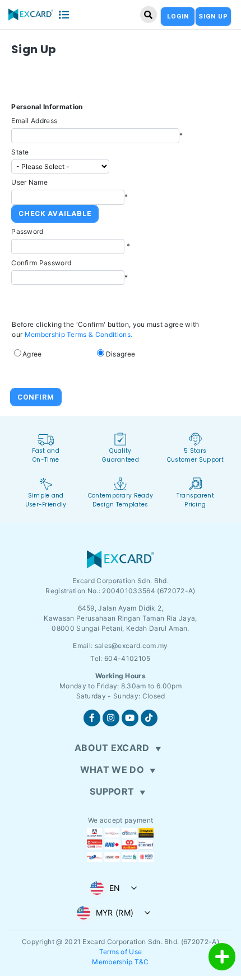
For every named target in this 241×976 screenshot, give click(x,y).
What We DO (112, 769)
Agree (32, 354)
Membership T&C (120, 962)
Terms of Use (120, 951)
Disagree (121, 354)
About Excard (112, 747)
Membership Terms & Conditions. (79, 334)
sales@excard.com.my (131, 645)
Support (112, 791)
